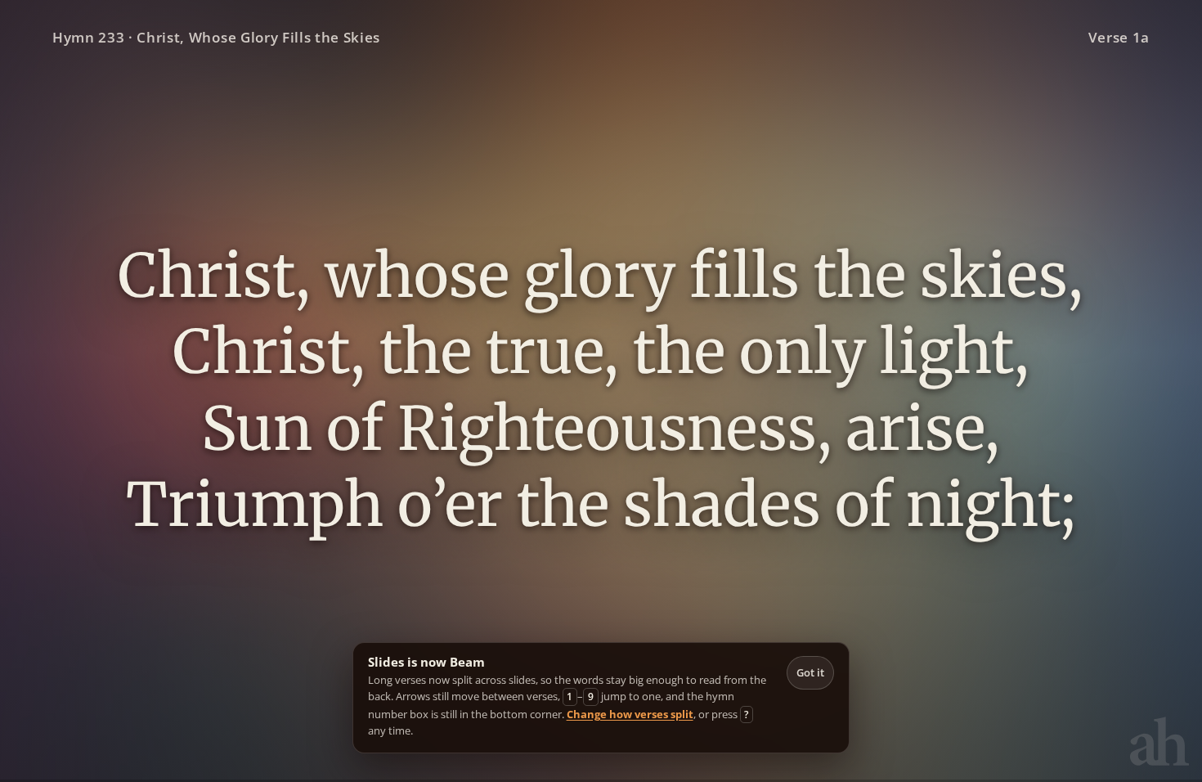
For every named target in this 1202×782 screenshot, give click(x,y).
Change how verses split (630, 714)
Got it (810, 672)
